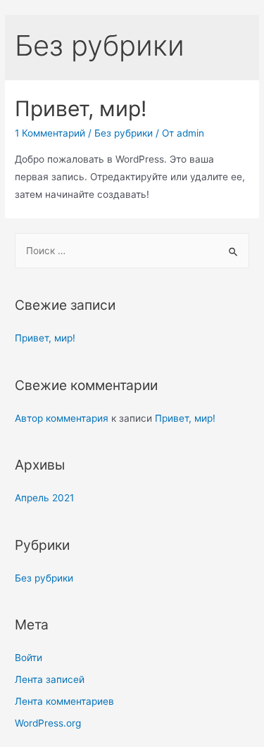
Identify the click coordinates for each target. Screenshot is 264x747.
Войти (28, 657)
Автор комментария (61, 418)
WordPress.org (48, 723)
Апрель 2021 (44, 497)
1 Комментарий (50, 133)
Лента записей (49, 679)
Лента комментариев (64, 701)
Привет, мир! (80, 108)
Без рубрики (123, 133)
